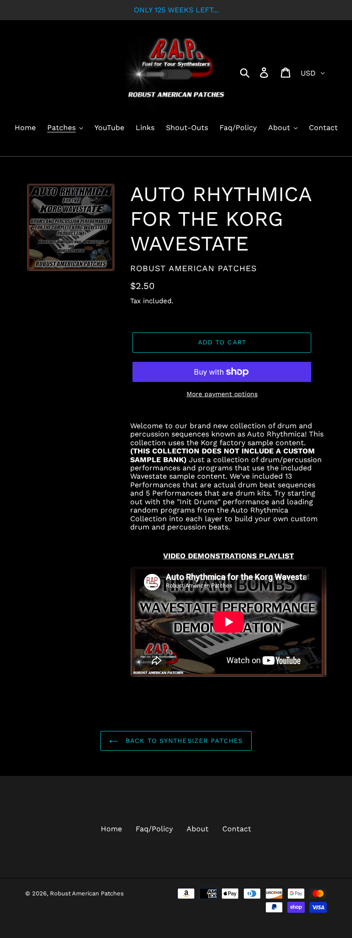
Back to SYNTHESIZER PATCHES (183, 740)
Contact (236, 828)
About (198, 828)
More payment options (222, 394)
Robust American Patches (87, 893)
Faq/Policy (154, 828)
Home (111, 828)
